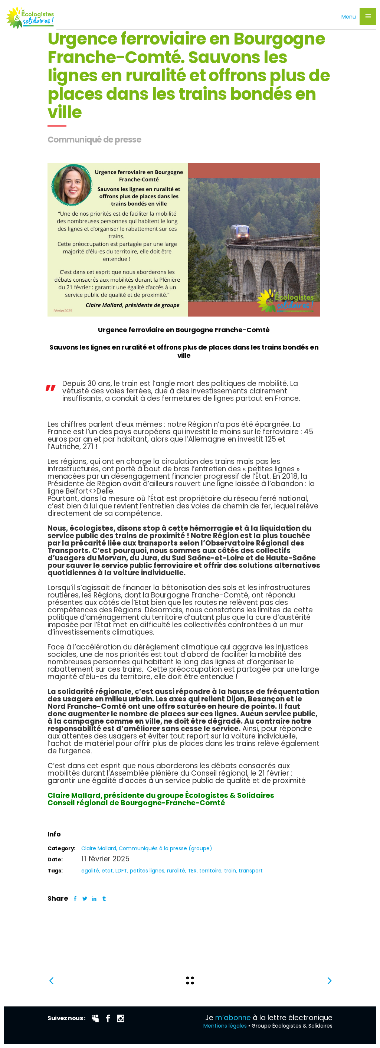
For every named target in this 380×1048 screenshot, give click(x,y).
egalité (90, 870)
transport (251, 870)
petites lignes (147, 870)
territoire (210, 870)
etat (107, 870)
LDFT (121, 870)
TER (192, 870)
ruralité (176, 870)
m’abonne (233, 1018)
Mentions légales (225, 1025)
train (230, 870)
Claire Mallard (98, 848)
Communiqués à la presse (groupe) (165, 848)
